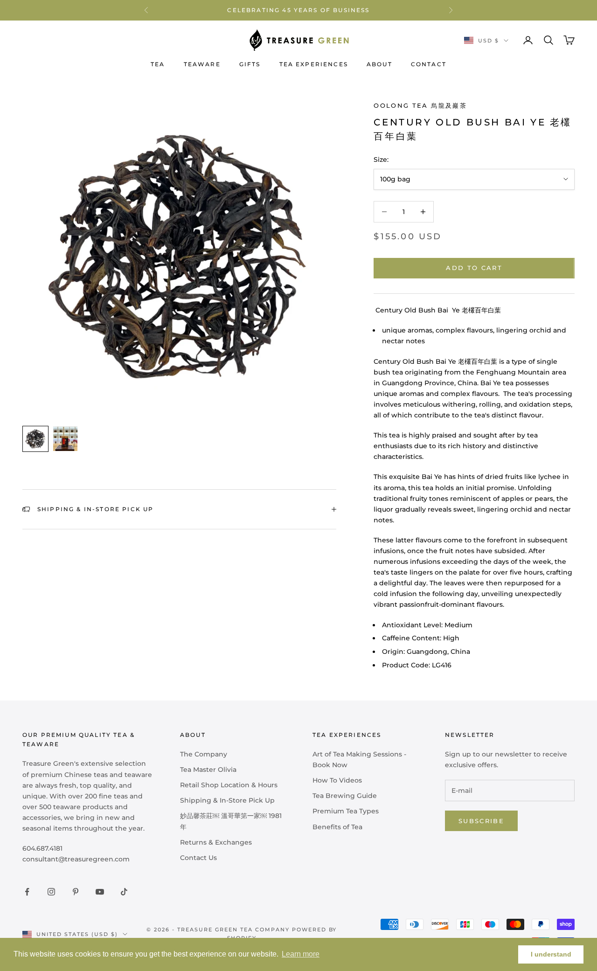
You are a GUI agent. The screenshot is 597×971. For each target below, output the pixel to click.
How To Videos (337, 780)
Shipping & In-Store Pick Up (227, 800)
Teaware (202, 64)
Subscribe (481, 821)
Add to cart (474, 267)
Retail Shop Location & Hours (229, 785)
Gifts (250, 64)
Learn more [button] (300, 954)
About (379, 64)
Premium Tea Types (345, 811)
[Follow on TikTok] (124, 891)
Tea (158, 64)
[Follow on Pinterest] (75, 891)
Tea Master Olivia (208, 769)
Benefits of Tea (337, 827)
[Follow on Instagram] (51, 891)
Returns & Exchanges (216, 842)
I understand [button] (551, 954)
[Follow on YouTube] (99, 891)
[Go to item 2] (65, 439)
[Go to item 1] (35, 439)
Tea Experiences (313, 64)
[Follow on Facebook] (27, 891)
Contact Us (198, 857)
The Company (203, 754)
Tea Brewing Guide (344, 795)
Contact (428, 64)
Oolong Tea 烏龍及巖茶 (420, 105)
